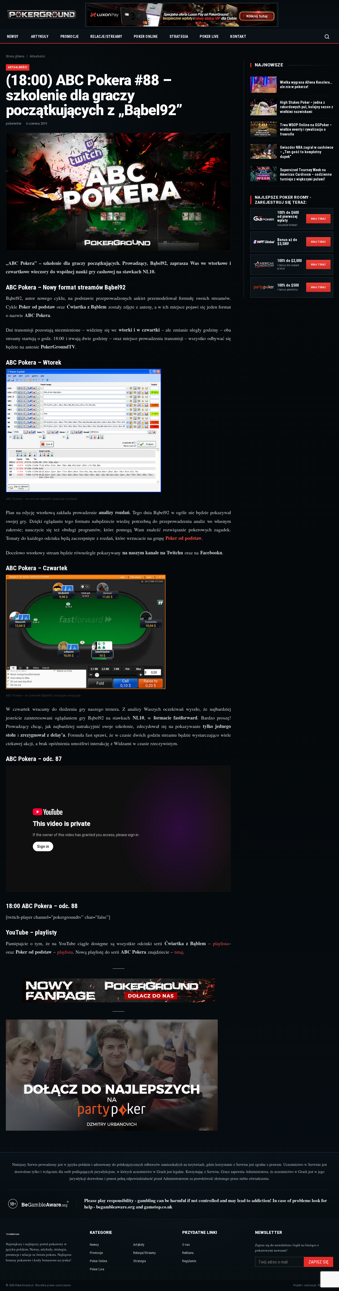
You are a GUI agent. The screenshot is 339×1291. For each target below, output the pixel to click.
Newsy (12, 36)
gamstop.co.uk (158, 1206)
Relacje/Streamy (106, 36)
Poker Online (146, 36)
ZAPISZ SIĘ (318, 1262)
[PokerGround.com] (41, 15)
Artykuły (40, 36)
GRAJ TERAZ (318, 218)
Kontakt (238, 36)
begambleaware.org (115, 1206)
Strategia (179, 36)
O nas (186, 1245)
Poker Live (209, 36)
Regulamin (189, 1261)
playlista (221, 943)
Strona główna (15, 56)
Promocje (69, 36)
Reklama (188, 1253)
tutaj (179, 952)
